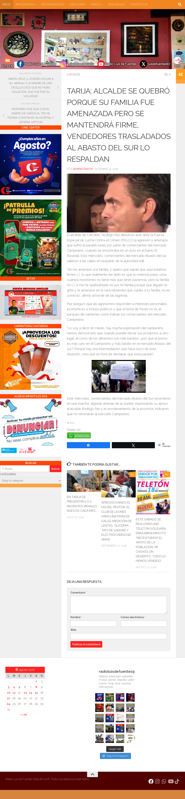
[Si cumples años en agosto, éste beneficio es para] (99, 697)
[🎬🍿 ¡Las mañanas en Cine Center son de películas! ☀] (110, 718)
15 (36, 692)
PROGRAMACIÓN (52, 4)
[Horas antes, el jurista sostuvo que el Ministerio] (130, 707)
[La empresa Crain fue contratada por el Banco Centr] (99, 718)
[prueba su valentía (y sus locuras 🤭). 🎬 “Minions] (130, 738)
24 (8, 703)
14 (30, 692)
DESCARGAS (116, 4)
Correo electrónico (133, 617)
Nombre (76, 617)
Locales (73, 74)
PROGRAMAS (24, 4)
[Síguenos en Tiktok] (177, 781)
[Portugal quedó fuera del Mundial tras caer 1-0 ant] (99, 707)
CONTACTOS (138, 4)
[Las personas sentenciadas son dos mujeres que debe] (99, 728)
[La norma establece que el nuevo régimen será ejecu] (130, 728)
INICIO (7, 4)
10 (8, 692)
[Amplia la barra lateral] (180, 74)
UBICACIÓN (77, 4)
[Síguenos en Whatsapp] (164, 781)
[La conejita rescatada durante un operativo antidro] (110, 738)
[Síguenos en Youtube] (170, 781)
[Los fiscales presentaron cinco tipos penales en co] (110, 707)
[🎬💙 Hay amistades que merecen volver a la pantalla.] (120, 697)
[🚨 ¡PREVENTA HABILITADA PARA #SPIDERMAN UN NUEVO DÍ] (130, 697)
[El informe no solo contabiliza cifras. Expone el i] (120, 707)
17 (8, 698)
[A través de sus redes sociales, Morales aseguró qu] (110, 728)
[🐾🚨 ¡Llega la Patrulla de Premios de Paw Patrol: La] (110, 697)
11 (14, 692)
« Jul (23, 714)
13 (25, 692)
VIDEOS (95, 4)
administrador (83, 169)
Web (73, 629)
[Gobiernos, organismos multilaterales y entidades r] (120, 738)
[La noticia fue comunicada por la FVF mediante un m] (99, 738)
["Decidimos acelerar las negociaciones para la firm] (130, 718)
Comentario (78, 592)
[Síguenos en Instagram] (157, 781)
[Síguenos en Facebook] (151, 781)
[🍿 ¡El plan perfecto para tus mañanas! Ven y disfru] (120, 728)
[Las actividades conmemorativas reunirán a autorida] (120, 718)
